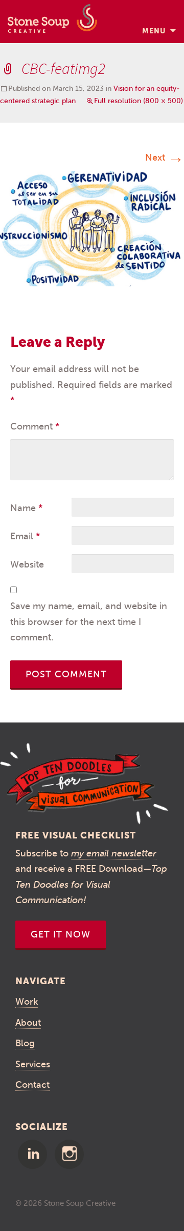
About (28, 1022)
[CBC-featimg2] (92, 227)
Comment (34, 426)
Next (164, 157)
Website (27, 564)
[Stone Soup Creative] (52, 21)
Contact (32, 1084)
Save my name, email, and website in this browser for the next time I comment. (88, 621)
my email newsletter (113, 853)
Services (32, 1064)
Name (26, 508)
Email (25, 536)
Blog (25, 1043)
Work (26, 1001)
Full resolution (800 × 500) (138, 100)
